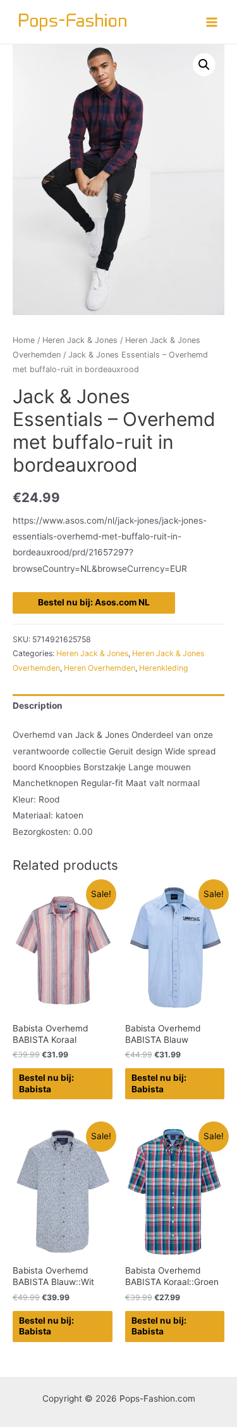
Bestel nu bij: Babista (46, 1083)
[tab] (118, 706)
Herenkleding (163, 668)
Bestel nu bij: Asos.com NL (94, 602)
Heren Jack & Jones (80, 340)
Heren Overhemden (99, 668)
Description (38, 706)
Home (24, 340)
